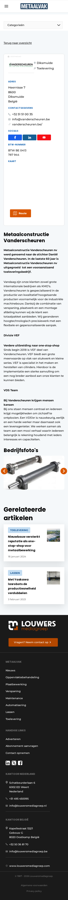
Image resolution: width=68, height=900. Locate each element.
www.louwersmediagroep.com (29, 865)
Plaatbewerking (16, 684)
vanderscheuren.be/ (27, 124)
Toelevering (13, 719)
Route (23, 213)
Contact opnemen (18, 753)
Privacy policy (34, 891)
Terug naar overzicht (18, 43)
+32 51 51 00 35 (22, 114)
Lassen (10, 712)
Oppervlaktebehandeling (22, 677)
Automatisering (16, 705)
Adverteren (13, 739)
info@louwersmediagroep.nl (28, 805)
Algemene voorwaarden (34, 885)
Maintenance (14, 698)
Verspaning (13, 691)
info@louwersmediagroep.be (28, 851)
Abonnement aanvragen (22, 746)
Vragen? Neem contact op (31, 642)
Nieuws (10, 670)
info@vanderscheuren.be (31, 119)
